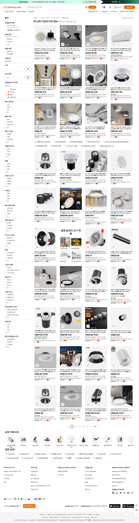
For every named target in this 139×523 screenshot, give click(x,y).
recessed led (11, 454)
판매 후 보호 (34, 482)
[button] (86, 7)
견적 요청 (60, 475)
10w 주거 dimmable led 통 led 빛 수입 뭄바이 (117, 142)
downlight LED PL (25, 454)
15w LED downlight (116, 454)
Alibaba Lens (14, 506)
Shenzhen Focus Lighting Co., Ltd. (44, 219)
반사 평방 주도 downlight (89, 146)
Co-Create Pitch (8, 475)
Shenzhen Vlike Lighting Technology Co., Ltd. (96, 259)
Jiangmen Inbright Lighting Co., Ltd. (95, 135)
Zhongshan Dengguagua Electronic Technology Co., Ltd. (122, 97)
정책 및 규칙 (34, 489)
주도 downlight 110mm (94, 142)
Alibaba (36, 18)
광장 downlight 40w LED (107, 146)
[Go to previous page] (68, 426)
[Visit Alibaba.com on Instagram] (124, 493)
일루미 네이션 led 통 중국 (86, 454)
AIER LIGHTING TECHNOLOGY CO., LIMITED (45, 259)
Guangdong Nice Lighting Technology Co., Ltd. (122, 135)
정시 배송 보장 (35, 478)
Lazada (70, 514)
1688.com (50, 514)
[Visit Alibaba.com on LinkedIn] (117, 493)
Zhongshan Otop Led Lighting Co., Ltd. (71, 182)
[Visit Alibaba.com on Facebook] (113, 493)
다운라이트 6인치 (57, 458)
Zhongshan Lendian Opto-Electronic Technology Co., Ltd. (96, 222)
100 (95, 426)
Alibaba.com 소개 (9, 467)
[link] (136, 505)
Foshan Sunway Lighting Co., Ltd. (120, 182)
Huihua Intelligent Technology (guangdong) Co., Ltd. (71, 135)
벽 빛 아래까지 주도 (42, 146)
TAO (84, 514)
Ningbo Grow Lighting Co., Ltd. (119, 58)
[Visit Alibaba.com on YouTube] (128, 493)
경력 (5, 482)
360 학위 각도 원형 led (77, 142)
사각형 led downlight (40, 454)
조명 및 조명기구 (46, 18)
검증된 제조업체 (62, 471)
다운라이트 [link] (65, 18)
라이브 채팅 (88, 475)
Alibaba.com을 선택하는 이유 (12, 471)
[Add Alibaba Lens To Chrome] (29, 506)
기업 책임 (6, 478)
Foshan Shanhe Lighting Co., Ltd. (44, 96)
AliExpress (43, 514)
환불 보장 (33, 475)
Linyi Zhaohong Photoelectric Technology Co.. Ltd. (122, 221)
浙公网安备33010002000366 (100, 520)
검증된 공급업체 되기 (118, 482)
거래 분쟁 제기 (89, 478)
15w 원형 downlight (56, 454)
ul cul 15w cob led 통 (71, 146)
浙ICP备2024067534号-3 (117, 520)
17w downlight (102, 454)
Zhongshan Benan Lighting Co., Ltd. (95, 182)
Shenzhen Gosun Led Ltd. (41, 57)
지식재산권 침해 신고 (91, 485)
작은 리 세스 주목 (56, 146)
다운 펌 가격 (98, 458)
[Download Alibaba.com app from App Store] (115, 506)
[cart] (110, 7)
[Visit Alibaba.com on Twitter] (121, 493)
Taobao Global (77, 514)
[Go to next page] (98, 426)
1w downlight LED (28, 458)
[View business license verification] (86, 520)
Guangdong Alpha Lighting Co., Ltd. (95, 57)
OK (28, 69)
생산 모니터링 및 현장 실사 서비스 (41, 485)
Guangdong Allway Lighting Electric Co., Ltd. (71, 96)
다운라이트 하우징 (43, 458)
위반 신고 (87, 489)
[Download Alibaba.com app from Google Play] (128, 506)
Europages (97, 514)
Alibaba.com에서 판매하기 (119, 471)
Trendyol (89, 514)
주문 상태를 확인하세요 (119, 478)
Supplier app (69, 506)
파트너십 (114, 485)
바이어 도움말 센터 (90, 471)
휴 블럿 (69, 458)
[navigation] (18, 222)
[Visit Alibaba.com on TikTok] (132, 493)
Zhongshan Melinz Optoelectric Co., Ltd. (96, 96)
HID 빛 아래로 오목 (61, 142)
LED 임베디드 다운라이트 (83, 458)
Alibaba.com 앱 (85, 506)
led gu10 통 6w (71, 454)
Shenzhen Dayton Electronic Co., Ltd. (45, 182)
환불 (86, 482)
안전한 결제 (34, 471)
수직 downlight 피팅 (13, 458)
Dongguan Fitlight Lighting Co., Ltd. (70, 57)
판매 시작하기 (116, 475)
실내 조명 (56, 18)
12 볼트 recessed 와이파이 (43, 142)
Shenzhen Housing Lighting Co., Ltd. (70, 219)
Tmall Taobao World (60, 514)
